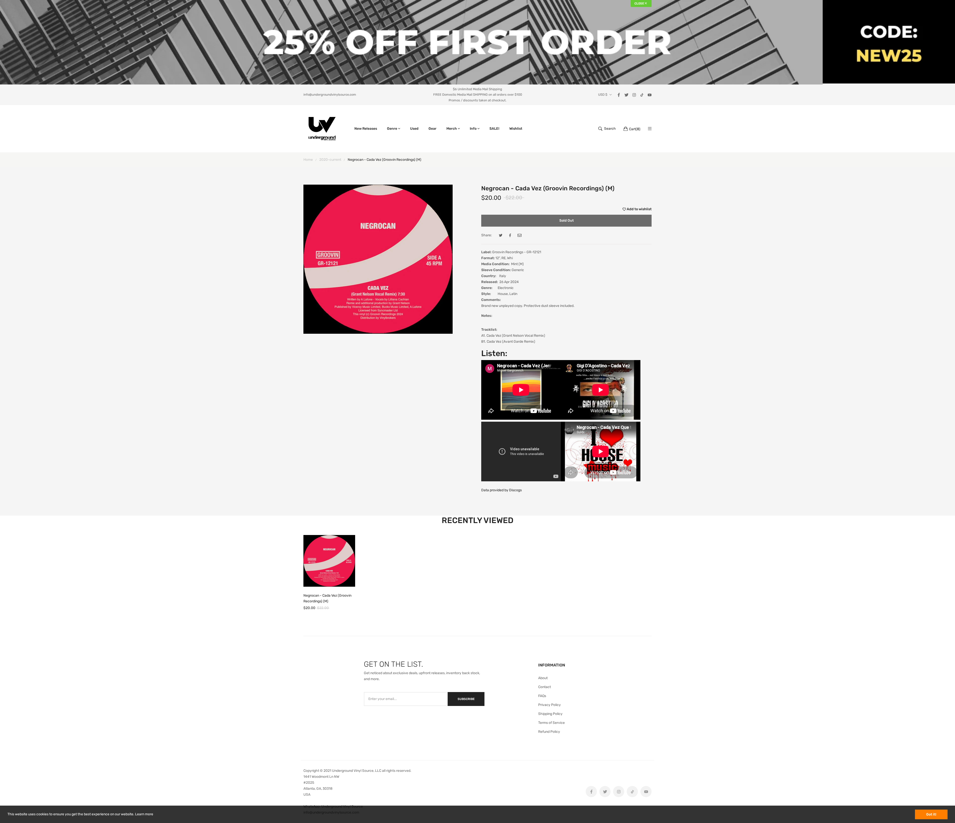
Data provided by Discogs (501, 490)
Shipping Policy (550, 714)
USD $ (602, 94)
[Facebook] (619, 94)
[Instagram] (634, 94)
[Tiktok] (642, 94)
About (543, 678)
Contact (544, 687)
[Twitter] (626, 94)
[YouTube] (650, 94)
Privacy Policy (549, 705)
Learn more (144, 814)
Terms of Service (551, 723)
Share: (486, 235)
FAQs (542, 696)
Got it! (931, 814)
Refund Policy (549, 732)
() (634, 129)
